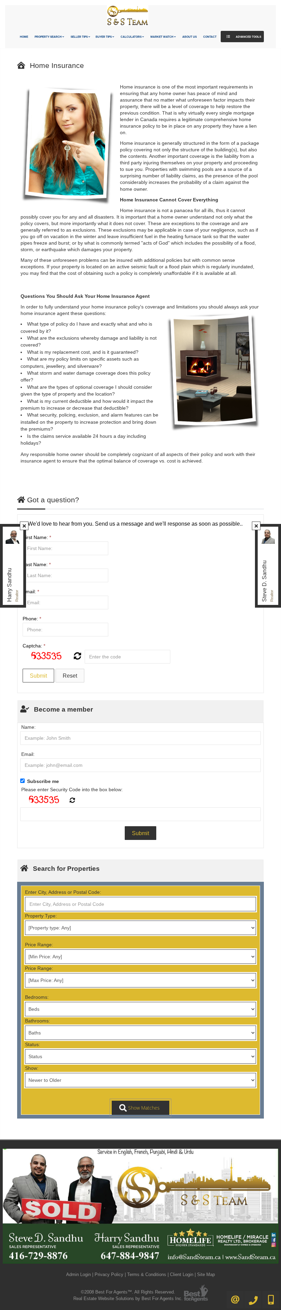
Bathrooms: (37, 1021)
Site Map (206, 1274)
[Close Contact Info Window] (24, 526)
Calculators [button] (131, 36)
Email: (31, 591)
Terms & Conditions (146, 1274)
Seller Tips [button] (79, 36)
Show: (31, 1068)
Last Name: (37, 564)
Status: (32, 1044)
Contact (210, 36)
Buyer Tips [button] (104, 36)
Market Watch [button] (162, 36)
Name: (28, 727)
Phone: (32, 618)
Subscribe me (43, 781)
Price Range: (39, 944)
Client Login (181, 1274)
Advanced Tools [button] (248, 36)
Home (24, 36)
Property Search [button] (48, 36)
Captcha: (34, 645)
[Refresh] (76, 656)
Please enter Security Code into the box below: (72, 789)
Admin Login (78, 1274)
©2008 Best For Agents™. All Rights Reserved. (128, 1292)
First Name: (37, 537)
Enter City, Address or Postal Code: (63, 892)
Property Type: (41, 916)
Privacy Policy (109, 1274)
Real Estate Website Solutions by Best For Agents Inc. (128, 1298)
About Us (189, 36)
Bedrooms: (37, 997)
